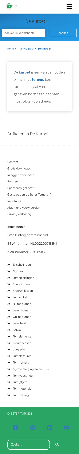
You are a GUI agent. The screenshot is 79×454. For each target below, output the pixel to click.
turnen (37, 79)
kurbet (24, 72)
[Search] (57, 445)
